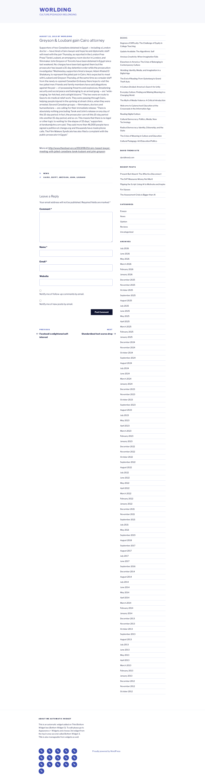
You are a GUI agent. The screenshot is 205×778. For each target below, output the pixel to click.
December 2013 (127, 618)
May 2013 (124, 655)
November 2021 (127, 514)
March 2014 (125, 603)
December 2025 (127, 280)
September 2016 (127, 566)
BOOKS (123, 38)
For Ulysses (125, 189)
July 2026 (124, 248)
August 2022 (126, 467)
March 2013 (125, 665)
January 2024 (126, 384)
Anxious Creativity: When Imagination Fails (139, 56)
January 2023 (126, 441)
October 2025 (126, 290)
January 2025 (126, 337)
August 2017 (126, 551)
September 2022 (127, 462)
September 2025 (128, 295)
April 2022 (124, 488)
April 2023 (125, 425)
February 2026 (126, 269)
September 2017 (127, 545)
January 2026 (126, 274)
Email (43, 261)
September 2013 (127, 634)
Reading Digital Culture (130, 114)
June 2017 (124, 561)
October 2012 (126, 691)
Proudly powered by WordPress (106, 751)
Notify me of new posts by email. (56, 304)
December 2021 (127, 509)
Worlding (55, 10)
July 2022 (124, 472)
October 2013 (126, 629)
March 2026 (125, 264)
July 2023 (124, 415)
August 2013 (126, 639)
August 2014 (126, 577)
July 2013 (124, 644)
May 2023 (124, 420)
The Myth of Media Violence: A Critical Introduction (142, 100)
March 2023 (125, 431)
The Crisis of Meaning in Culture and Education (141, 136)
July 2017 (124, 556)
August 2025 (126, 300)
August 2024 (126, 363)
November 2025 (127, 285)
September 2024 (128, 358)
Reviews (124, 227)
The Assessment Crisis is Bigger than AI (137, 194)
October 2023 (126, 399)
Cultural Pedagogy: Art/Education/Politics (138, 141)
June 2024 (125, 373)
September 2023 (128, 405)
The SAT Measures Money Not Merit (136, 179)
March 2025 (125, 326)
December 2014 (127, 571)
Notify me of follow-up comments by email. (61, 294)
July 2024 (124, 368)
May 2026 (124, 259)
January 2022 (126, 504)
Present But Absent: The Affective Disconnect (140, 174)
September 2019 (127, 535)
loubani (81, 177)
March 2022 (125, 493)
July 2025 (124, 306)
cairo (46, 177)
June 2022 (125, 477)
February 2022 (126, 498)
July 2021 (124, 524)
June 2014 (125, 587)
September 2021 (127, 519)
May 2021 (124, 530)
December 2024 (127, 342)
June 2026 (125, 253)
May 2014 (124, 592)
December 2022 (127, 446)
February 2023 (126, 436)
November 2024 (127, 347)
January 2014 (126, 613)
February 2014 (126, 608)
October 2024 (126, 352)
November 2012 (127, 686)
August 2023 (126, 410)
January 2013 (126, 676)
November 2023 (127, 394)
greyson (64, 177)
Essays (123, 211)
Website (44, 276)
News (46, 173)
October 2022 (126, 457)
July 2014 (124, 582)
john (72, 177)
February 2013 (126, 670)
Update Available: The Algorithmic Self (137, 51)
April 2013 (124, 660)
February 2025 (126, 332)
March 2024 (125, 378)
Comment (45, 209)
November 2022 (127, 451)
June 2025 (125, 311)
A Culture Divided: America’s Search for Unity (140, 87)
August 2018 (126, 540)
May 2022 (124, 483)
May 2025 (124, 316)
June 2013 (125, 649)
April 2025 (125, 321)
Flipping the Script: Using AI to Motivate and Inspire (142, 184)
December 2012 (127, 681)
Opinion (123, 221)
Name (43, 247)
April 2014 (124, 597)
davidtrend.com (127, 157)
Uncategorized (126, 232)
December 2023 (127, 389)
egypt (54, 177)
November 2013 (127, 623)
